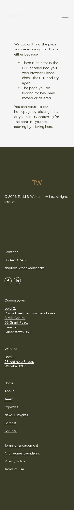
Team (9, 399)
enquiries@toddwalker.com (24, 268)
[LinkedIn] (17, 280)
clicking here (47, 111)
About (9, 391)
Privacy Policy (15, 461)
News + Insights (16, 415)
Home (9, 383)
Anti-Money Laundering (22, 453)
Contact (11, 431)
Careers (10, 423)
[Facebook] (8, 280)
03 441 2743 (15, 260)
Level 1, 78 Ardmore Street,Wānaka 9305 (19, 362)
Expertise (12, 407)
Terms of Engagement (21, 445)
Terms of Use (14, 469)
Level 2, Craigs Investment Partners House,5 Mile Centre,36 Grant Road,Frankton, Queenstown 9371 (30, 320)
